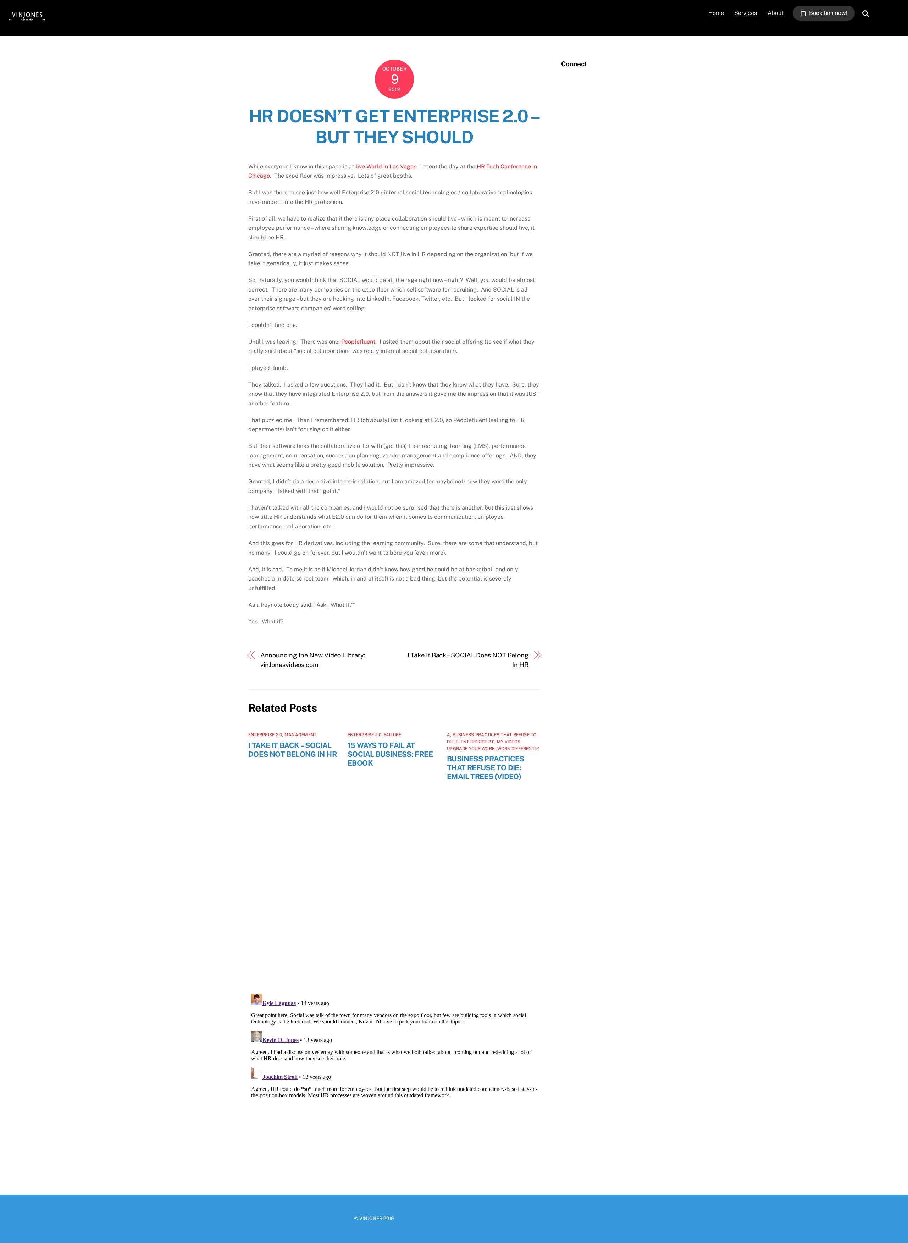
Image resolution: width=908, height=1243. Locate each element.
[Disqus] (394, 894)
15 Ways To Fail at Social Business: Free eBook (390, 754)
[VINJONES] (26, 22)
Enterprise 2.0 (265, 734)
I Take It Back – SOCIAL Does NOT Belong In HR (468, 659)
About (776, 13)
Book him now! (827, 13)
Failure (393, 734)
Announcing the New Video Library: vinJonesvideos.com (312, 659)
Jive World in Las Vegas (385, 166)
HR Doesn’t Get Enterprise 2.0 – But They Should (394, 127)
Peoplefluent (358, 341)
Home (716, 13)
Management (300, 734)
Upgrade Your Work (471, 748)
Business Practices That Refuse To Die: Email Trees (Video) (485, 767)
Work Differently (518, 748)
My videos (508, 741)
